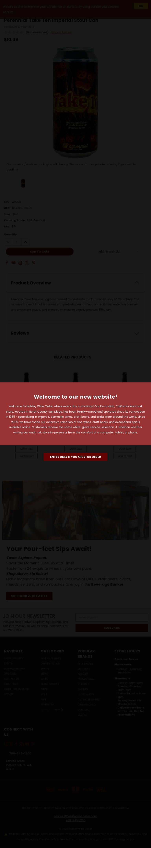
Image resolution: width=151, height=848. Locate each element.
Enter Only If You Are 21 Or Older (75, 457)
